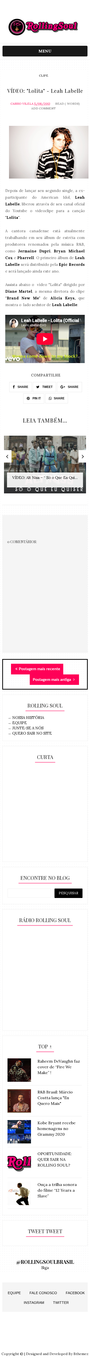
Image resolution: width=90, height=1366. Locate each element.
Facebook (75, 1293)
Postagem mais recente (39, 669)
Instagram (34, 1303)
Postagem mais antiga (52, 680)
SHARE (22, 387)
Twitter (61, 1303)
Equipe (14, 1293)
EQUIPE (19, 722)
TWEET (47, 387)
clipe (43, 75)
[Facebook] (54, 11)
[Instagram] (35, 11)
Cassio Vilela (22, 103)
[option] (45, 467)
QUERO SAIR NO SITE (32, 733)
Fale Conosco (43, 1293)
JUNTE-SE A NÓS (28, 728)
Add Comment (43, 108)
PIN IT (36, 398)
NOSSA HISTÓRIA (28, 717)
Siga (45, 1267)
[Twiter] (45, 11)
